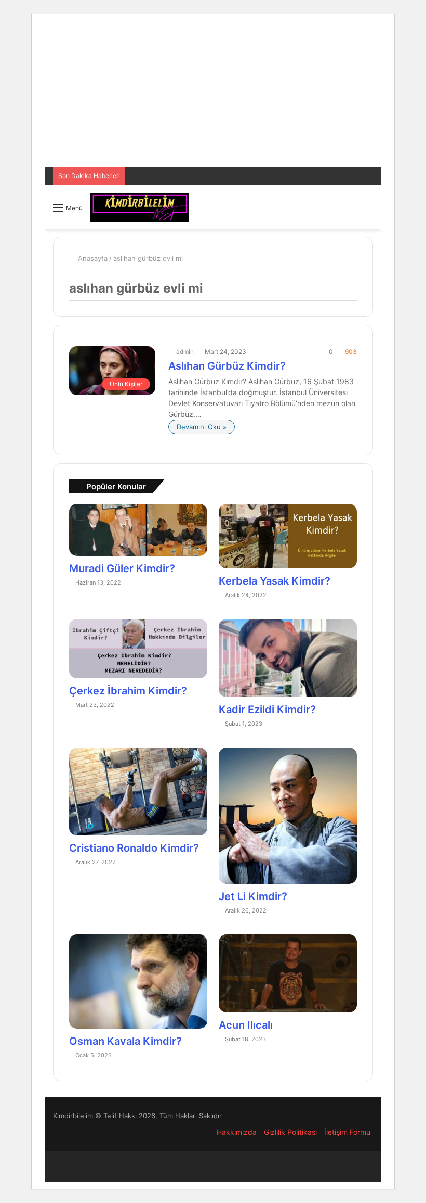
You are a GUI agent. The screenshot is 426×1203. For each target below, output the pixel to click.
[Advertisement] (213, 94)
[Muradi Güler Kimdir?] (138, 530)
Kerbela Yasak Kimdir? (274, 581)
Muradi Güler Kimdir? (122, 568)
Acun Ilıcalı (246, 1025)
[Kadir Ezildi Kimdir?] (288, 658)
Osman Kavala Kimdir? (125, 1041)
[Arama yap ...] (368, 211)
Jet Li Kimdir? (253, 896)
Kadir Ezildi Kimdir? (267, 709)
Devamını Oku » (202, 427)
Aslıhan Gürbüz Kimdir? (227, 366)
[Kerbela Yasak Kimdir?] (288, 536)
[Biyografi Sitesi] (139, 207)
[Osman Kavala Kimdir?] (138, 981)
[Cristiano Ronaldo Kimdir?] (138, 791)
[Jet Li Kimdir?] (288, 815)
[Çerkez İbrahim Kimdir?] (138, 648)
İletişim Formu (347, 1132)
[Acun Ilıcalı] (288, 973)
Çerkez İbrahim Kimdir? (128, 691)
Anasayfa (92, 258)
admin (185, 352)
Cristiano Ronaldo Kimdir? (134, 848)
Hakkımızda (237, 1132)
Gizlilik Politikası (290, 1132)
